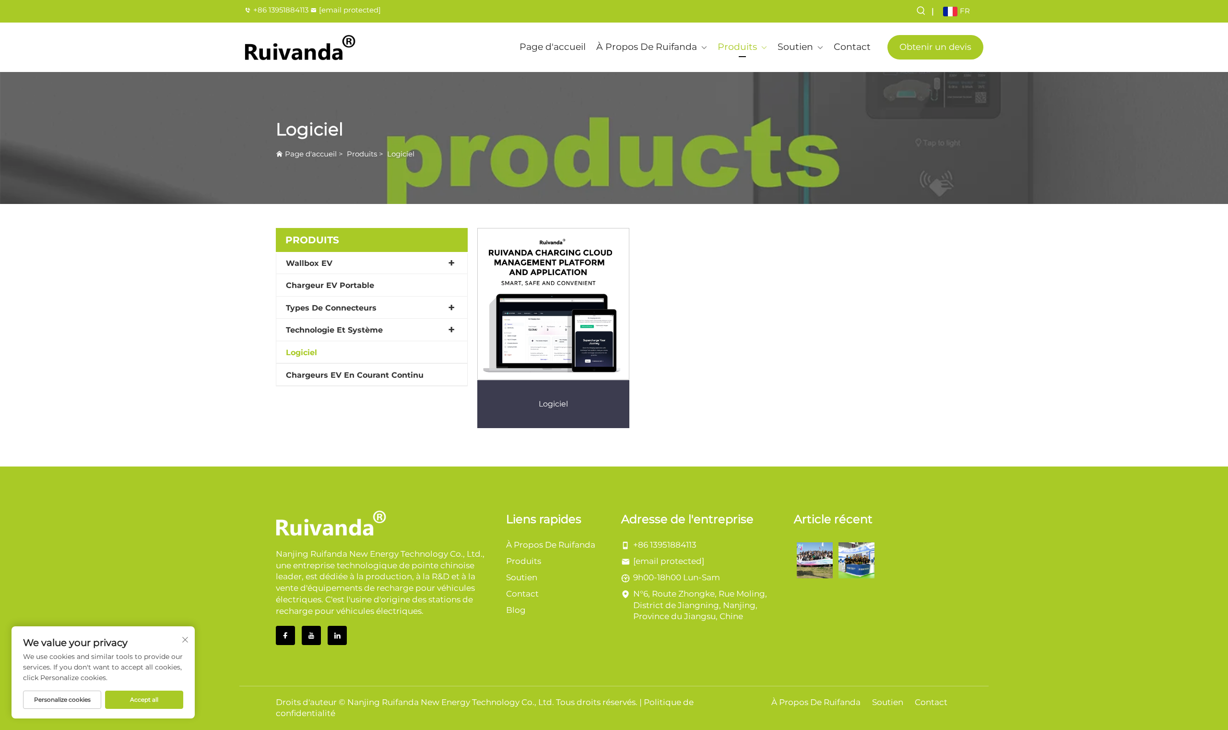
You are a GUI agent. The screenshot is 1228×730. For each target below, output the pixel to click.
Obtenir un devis (935, 47)
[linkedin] (337, 635)
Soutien (795, 46)
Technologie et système (334, 330)
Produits (737, 46)
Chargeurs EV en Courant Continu (355, 375)
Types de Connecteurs (331, 307)
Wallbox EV (309, 263)
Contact (852, 46)
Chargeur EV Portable (330, 285)
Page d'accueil (553, 46)
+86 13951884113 (280, 9)
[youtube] (311, 635)
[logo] (300, 47)
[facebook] (285, 635)
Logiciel (400, 153)
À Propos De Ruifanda (646, 46)
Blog (516, 610)
